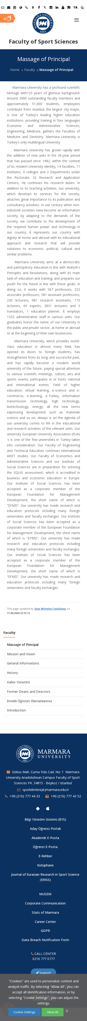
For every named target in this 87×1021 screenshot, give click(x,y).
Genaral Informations (23, 663)
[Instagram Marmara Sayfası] (50, 7)
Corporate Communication (45, 903)
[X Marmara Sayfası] (44, 7)
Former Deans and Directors (28, 691)
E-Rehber (45, 856)
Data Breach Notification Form (45, 940)
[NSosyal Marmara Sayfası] (69, 7)
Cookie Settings (24, 1012)
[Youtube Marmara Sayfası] (63, 7)
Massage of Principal (23, 644)
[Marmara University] (43, 23)
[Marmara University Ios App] (48, 808)
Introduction (16, 710)
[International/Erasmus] (20, 7)
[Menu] (77, 18)
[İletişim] (26, 7)
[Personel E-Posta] (8, 7)
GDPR (45, 930)
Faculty (29, 69)
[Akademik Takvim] (14, 7)
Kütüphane (45, 865)
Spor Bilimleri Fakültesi (50, 608)
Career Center (45, 921)
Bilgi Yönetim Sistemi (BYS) (45, 819)
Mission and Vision (21, 654)
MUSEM (45, 894)
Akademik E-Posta (45, 838)
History (12, 672)
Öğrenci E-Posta (45, 847)
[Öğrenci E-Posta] (2, 7)
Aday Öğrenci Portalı (45, 828)
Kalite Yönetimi (18, 682)
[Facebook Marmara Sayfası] (38, 7)
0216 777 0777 (43, 959)
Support (45, 973)
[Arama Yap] (82, 8)
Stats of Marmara (45, 912)
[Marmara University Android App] (38, 808)
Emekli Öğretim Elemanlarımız (29, 701)
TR (75, 7)
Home (14, 69)
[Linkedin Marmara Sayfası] (57, 7)
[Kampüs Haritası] (32, 7)
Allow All (52, 1012)
